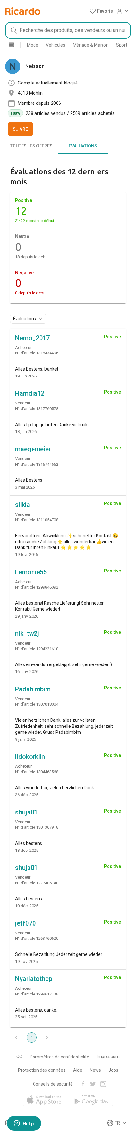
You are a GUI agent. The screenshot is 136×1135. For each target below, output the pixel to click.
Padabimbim (33, 689)
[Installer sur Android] (92, 1100)
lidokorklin (30, 756)
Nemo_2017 (32, 338)
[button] (101, 11)
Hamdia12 (29, 393)
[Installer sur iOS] (44, 1100)
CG (19, 1056)
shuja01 (26, 812)
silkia (22, 504)
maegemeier (33, 449)
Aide (77, 1070)
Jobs (113, 1070)
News (95, 1070)
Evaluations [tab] (83, 145)
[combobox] (68, 30)
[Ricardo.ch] (22, 11)
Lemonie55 (31, 572)
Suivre (20, 129)
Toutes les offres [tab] (31, 145)
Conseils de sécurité (53, 1084)
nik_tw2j (27, 633)
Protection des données (41, 1070)
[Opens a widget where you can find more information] (23, 1124)
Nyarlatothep (33, 978)
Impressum (108, 1056)
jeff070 (25, 923)
